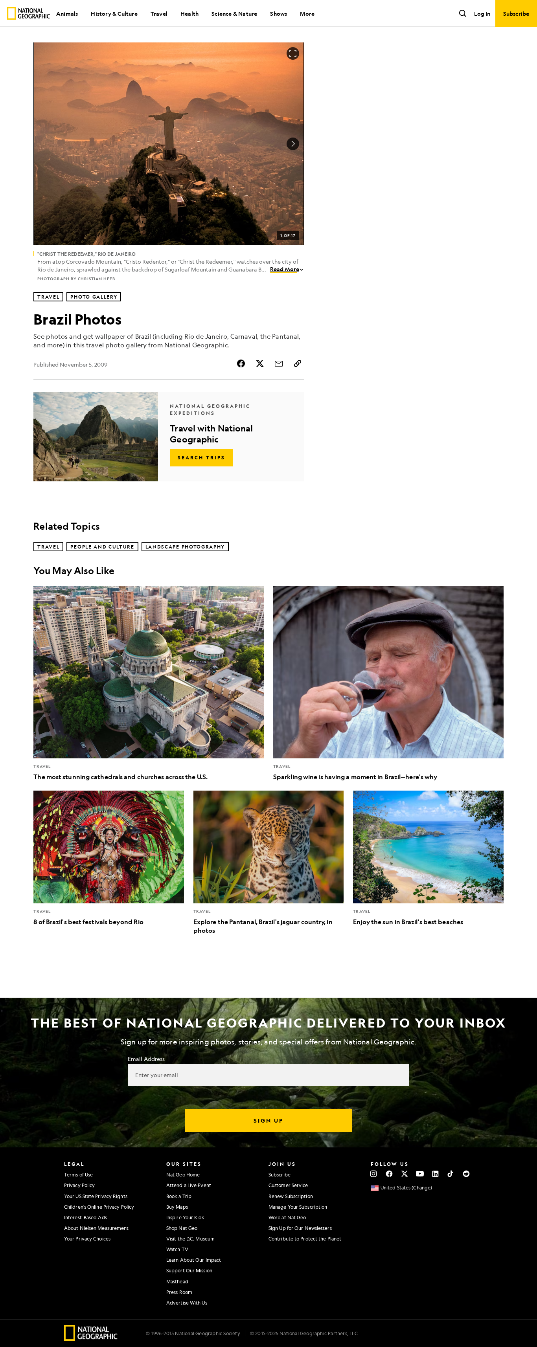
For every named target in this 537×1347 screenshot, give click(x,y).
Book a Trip (178, 1196)
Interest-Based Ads (85, 1217)
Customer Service (288, 1185)
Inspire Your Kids (185, 1217)
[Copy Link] (297, 363)
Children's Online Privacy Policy (99, 1207)
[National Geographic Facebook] (389, 1173)
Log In (482, 13)
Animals (67, 13)
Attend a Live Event (188, 1185)
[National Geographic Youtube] (420, 1173)
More (307, 13)
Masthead (177, 1281)
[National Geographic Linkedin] (435, 1173)
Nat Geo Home (183, 1174)
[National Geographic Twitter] (404, 1173)
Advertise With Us (186, 1302)
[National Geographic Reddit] (466, 1173)
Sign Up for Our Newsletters (300, 1228)
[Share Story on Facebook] (241, 363)
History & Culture (114, 13)
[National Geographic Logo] (91, 1338)
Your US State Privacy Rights (95, 1196)
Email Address (146, 1058)
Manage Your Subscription (297, 1207)
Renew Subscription (290, 1196)
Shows (278, 13)
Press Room (179, 1292)
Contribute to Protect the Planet (304, 1238)
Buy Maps (177, 1207)
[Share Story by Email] (278, 363)
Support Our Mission (189, 1270)
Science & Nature (234, 13)
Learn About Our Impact (193, 1260)
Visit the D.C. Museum (190, 1238)
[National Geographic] (28, 13)
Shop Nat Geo (181, 1228)
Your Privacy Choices (87, 1238)
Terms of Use (78, 1174)
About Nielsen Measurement (96, 1228)
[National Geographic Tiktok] (451, 1173)
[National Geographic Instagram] (374, 1173)
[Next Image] (293, 144)
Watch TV (177, 1249)
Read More (284, 268)
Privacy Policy (79, 1185)
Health (189, 13)
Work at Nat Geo (287, 1217)
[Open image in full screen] (293, 53)
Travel (159, 13)
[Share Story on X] (260, 363)
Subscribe (279, 1174)
